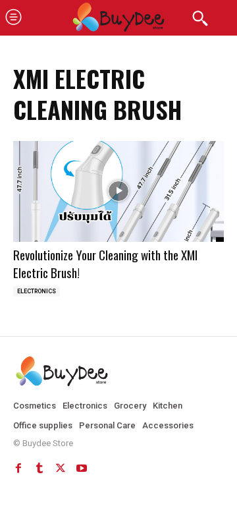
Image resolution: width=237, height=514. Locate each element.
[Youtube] (81, 468)
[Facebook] (18, 468)
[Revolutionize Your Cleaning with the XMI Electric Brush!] (118, 192)
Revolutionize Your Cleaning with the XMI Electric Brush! (105, 263)
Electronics (36, 291)
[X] (60, 468)
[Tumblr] (39, 468)
